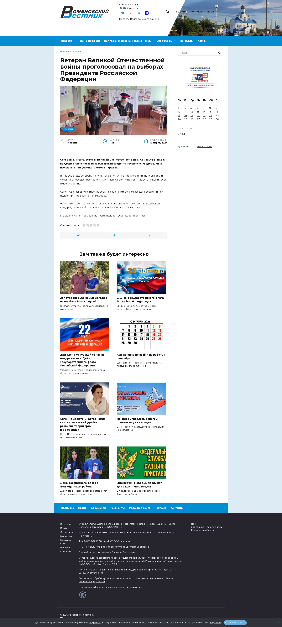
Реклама (181, 12)
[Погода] (183, 146)
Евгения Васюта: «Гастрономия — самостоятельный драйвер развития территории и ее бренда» (84, 424)
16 (217, 111)
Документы (98, 508)
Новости (66, 41)
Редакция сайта (139, 508)
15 (210, 111)
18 (185, 115)
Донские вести (90, 41)
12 (191, 111)
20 (198, 115)
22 (210, 115)
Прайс (82, 508)
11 (185, 111)
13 (198, 111)
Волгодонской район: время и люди (128, 41)
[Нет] (278, 622)
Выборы (69, 129)
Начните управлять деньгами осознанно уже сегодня (138, 420)
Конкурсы (186, 41)
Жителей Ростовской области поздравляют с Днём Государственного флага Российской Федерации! (82, 360)
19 (191, 115)
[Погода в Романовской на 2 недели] (204, 147)
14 (204, 111)
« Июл (181, 133)
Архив (202, 41)
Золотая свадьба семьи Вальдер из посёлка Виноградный (83, 299)
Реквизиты (117, 508)
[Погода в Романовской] (195, 144)
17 (179, 115)
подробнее (95, 622)
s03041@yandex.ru (130, 8)
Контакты (197, 12)
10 (179, 111)
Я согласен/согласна (235, 622)
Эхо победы (164, 41)
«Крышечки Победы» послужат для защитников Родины (139, 484)
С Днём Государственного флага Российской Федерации (140, 299)
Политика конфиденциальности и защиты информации (110, 587)
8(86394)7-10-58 (128, 4)
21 (204, 115)
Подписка (213, 12)
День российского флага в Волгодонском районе (79, 484)
